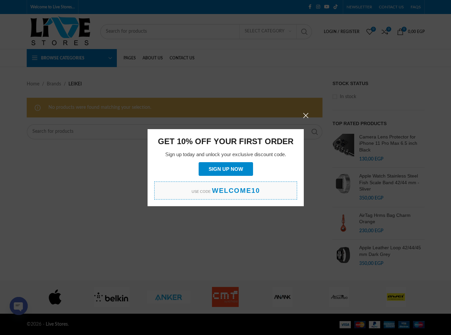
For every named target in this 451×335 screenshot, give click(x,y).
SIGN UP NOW (225, 169)
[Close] (305, 115)
